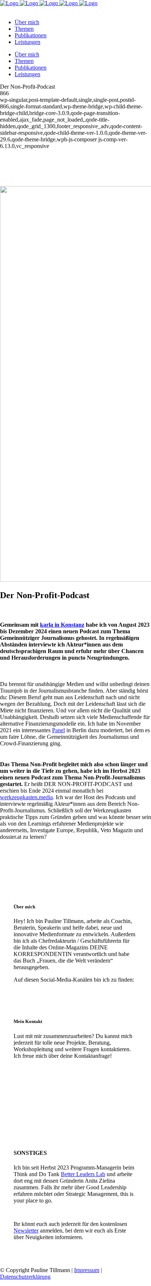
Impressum (86, 1270)
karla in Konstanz (62, 625)
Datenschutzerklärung (25, 1277)
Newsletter (26, 1230)
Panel (58, 730)
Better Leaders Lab (83, 1174)
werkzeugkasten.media (26, 797)
